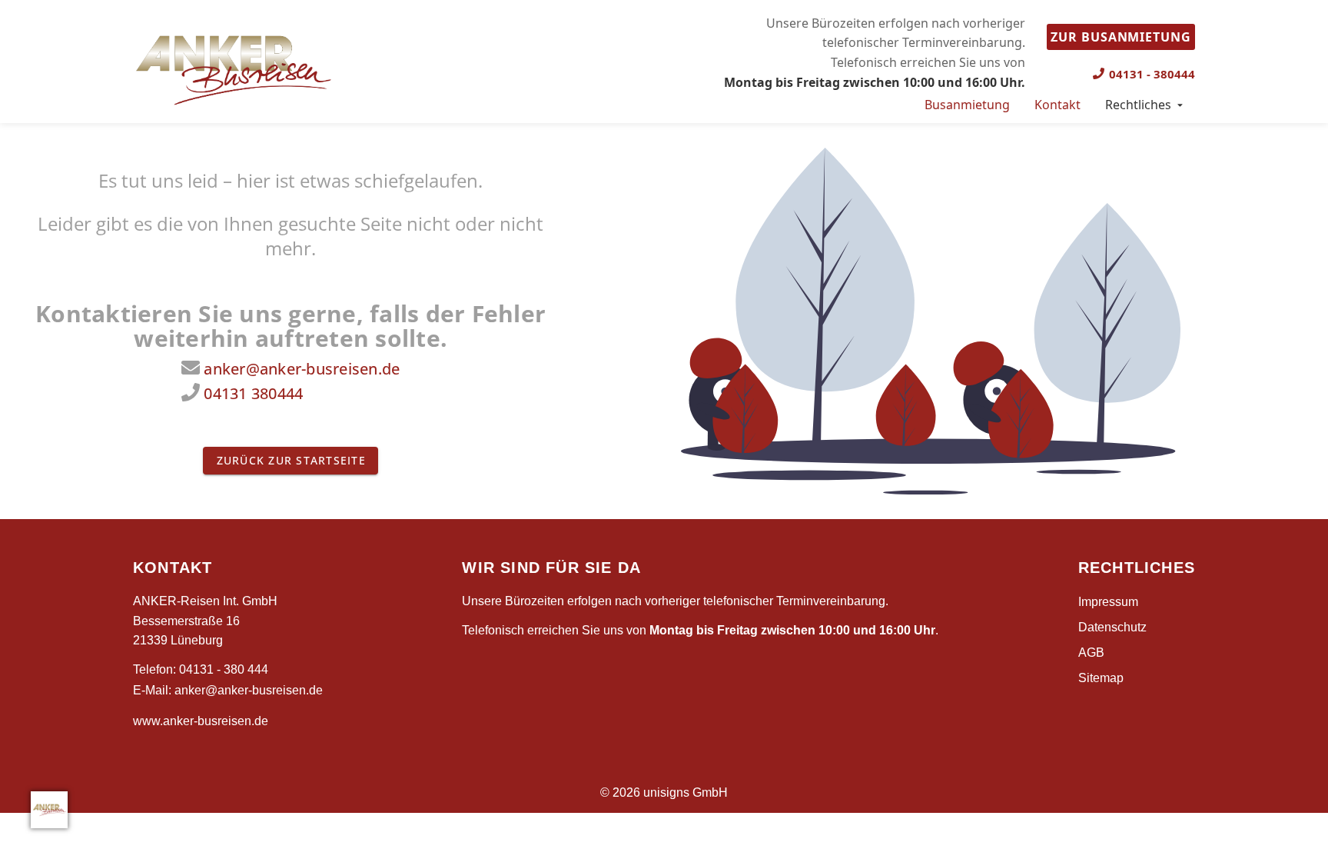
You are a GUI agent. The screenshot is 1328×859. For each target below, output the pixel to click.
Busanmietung (967, 104)
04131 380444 (253, 393)
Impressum (1108, 601)
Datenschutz (1112, 627)
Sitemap (1101, 677)
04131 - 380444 (1152, 74)
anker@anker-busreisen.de (302, 368)
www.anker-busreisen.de (200, 720)
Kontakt (1057, 104)
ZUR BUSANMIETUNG (1121, 36)
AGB (1091, 652)
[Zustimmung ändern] (49, 809)
